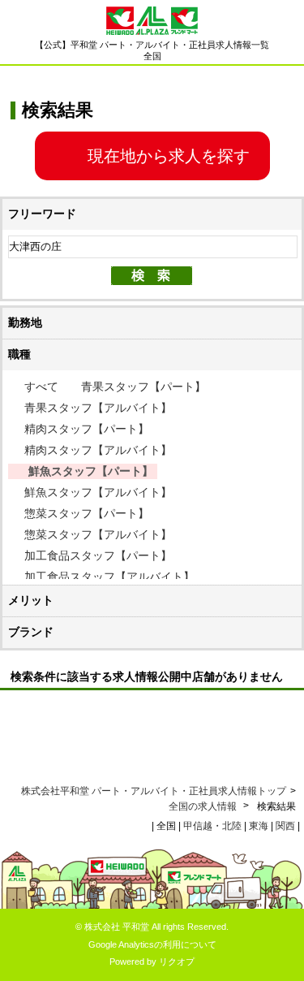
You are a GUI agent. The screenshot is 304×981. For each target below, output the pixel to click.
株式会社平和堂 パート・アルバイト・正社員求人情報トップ (153, 791)
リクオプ (177, 961)
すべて (41, 386)
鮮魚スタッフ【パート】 (90, 471)
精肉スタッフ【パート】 (86, 428)
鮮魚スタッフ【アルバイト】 (98, 492)
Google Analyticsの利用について (152, 944)
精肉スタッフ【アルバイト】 (98, 449)
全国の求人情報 (204, 806)
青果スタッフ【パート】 (143, 386)
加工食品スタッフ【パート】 (98, 555)
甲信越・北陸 (212, 826)
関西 (285, 826)
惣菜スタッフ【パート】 (86, 513)
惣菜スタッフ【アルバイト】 (98, 534)
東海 (258, 826)
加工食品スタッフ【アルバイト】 (109, 576)
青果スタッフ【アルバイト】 (98, 407)
